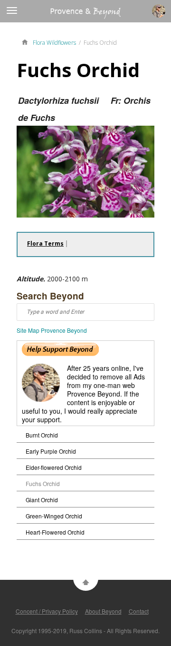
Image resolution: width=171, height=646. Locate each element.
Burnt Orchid (42, 435)
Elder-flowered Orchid (54, 467)
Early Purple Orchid (51, 451)
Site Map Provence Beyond (52, 330)
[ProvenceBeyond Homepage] (27, 41)
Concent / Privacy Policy (47, 611)
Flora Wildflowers (54, 43)
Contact (139, 611)
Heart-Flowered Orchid (55, 532)
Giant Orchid (42, 500)
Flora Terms (45, 243)
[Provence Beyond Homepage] (60, 16)
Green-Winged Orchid (54, 516)
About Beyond (103, 611)
